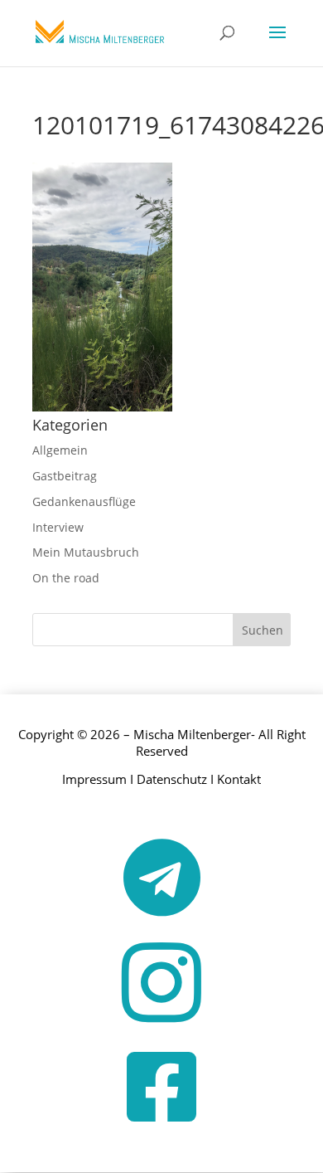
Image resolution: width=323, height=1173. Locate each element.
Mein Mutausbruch (85, 552)
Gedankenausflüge (84, 501)
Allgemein (60, 450)
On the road (65, 578)
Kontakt (239, 779)
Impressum (94, 779)
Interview (58, 527)
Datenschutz (172, 779)
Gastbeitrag (64, 476)
